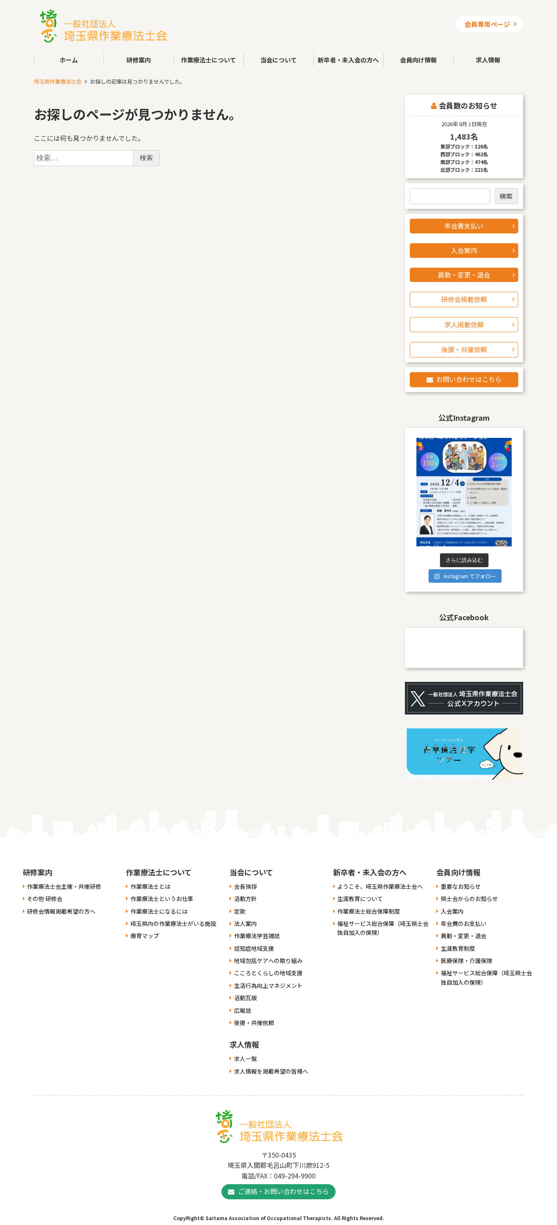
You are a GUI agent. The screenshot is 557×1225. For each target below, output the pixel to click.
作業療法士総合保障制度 (368, 911)
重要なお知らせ (461, 886)
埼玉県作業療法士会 (58, 81)
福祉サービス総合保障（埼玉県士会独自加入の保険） (383, 928)
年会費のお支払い (463, 923)
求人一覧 (245, 1058)
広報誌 (242, 1010)
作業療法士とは (150, 886)
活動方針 (245, 898)
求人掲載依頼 (464, 324)
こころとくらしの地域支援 (268, 973)
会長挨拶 (245, 886)
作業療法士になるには (159, 911)
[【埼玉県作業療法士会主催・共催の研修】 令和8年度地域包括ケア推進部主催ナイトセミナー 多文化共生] (464, 492)
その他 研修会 (44, 898)
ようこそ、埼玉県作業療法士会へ (380, 886)
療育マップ (144, 936)
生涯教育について (360, 898)
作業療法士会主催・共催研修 (64, 886)
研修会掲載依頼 (464, 299)
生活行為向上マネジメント (268, 985)
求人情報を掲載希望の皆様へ (271, 1071)
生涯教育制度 (458, 948)
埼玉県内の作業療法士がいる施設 (173, 923)
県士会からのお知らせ (469, 898)
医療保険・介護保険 (466, 960)
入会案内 (464, 250)
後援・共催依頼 (464, 349)
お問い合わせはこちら (469, 379)
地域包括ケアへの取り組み (268, 960)
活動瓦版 (245, 998)
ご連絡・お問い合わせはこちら (283, 1191)
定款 (239, 911)
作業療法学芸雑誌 (257, 936)
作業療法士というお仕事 (161, 898)
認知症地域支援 (254, 948)
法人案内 (245, 923)
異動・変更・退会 (464, 275)
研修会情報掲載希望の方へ (61, 911)
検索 (506, 196)
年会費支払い (464, 226)
